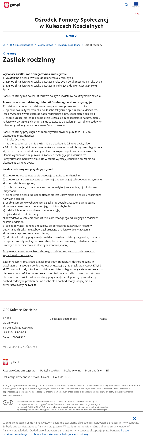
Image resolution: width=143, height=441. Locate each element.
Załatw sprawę (45, 44)
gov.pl (15, 362)
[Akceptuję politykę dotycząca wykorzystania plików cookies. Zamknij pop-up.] (134, 418)
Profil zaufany (93, 370)
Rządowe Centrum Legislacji (19, 370)
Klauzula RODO (62, 377)
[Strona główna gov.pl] (4, 44)
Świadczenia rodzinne (69, 44)
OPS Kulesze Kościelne (21, 44)
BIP (108, 370)
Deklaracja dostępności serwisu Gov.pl (26, 377)
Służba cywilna (72, 370)
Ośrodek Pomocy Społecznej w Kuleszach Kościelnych (71, 22)
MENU (70, 36)
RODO (103, 318)
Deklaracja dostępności (63, 318)
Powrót (11, 53)
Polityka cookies (50, 370)
